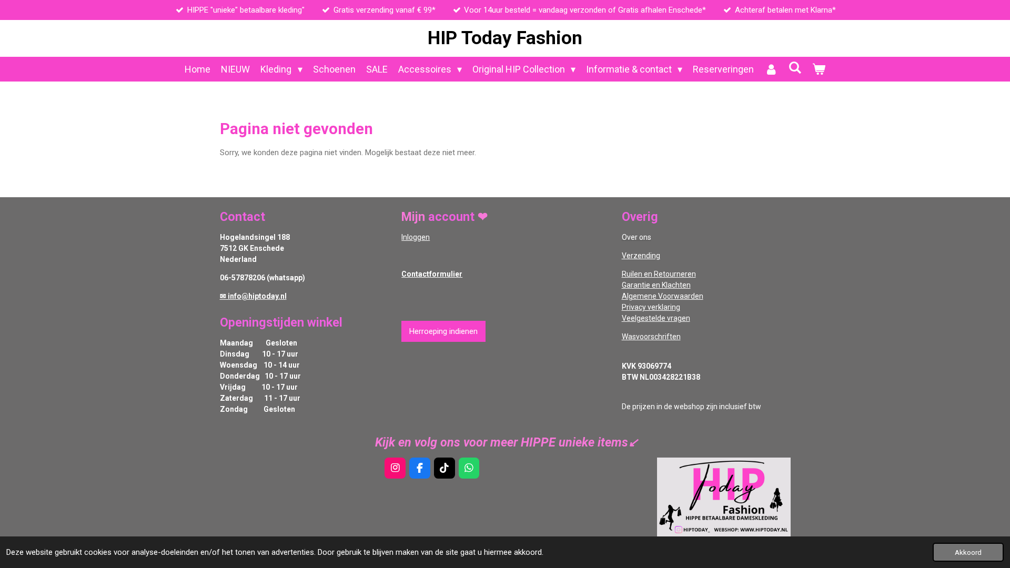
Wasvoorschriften (651, 336)
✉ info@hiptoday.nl (253, 296)
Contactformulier (431, 274)
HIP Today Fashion (505, 38)
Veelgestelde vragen (656, 318)
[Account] (771, 69)
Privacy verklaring (651, 307)
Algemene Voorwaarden (662, 296)
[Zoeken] (794, 67)
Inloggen (415, 237)
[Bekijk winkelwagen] (818, 69)
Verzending (641, 255)
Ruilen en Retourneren (659, 274)
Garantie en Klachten (656, 285)
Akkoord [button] (968, 552)
